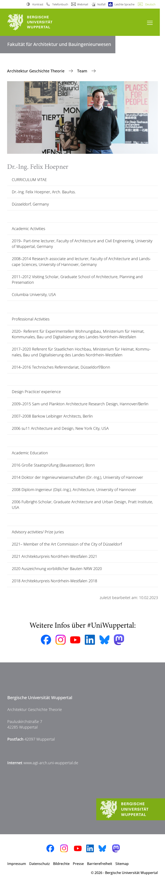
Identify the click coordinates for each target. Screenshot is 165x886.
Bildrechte (61, 863)
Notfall (101, 4)
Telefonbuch (60, 4)
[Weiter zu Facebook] (46, 640)
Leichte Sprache (124, 4)
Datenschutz (39, 863)
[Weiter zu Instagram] (60, 640)
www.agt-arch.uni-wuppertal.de (50, 762)
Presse (78, 863)
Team (82, 70)
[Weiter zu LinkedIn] (90, 640)
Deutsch (150, 4)
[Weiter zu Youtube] (75, 640)
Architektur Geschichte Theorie (36, 70)
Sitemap (122, 863)
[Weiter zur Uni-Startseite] (37, 22)
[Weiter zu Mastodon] (119, 639)
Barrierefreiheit (99, 863)
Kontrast (37, 4)
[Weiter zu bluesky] (104, 639)
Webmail (82, 4)
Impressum (16, 863)
